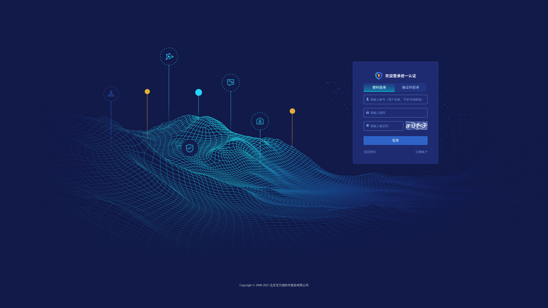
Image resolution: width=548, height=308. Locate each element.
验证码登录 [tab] (410, 87)
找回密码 (370, 152)
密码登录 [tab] (379, 87)
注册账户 (421, 152)
